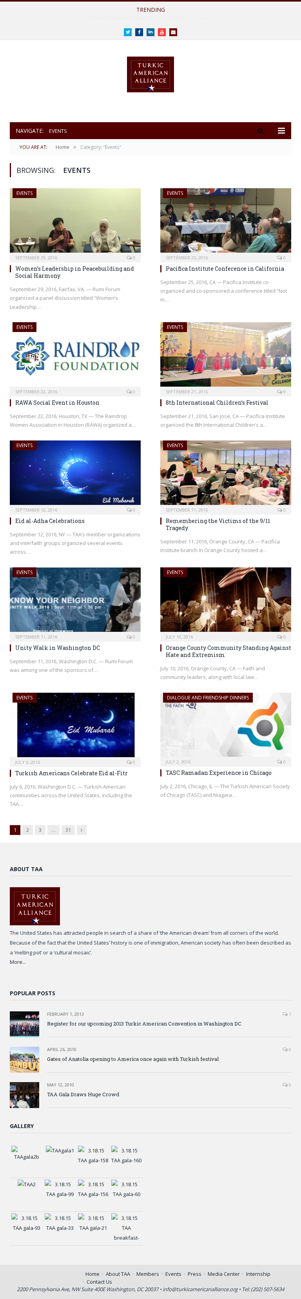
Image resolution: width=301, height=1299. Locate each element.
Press (194, 1273)
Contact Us (99, 1281)
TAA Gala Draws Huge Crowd (83, 1094)
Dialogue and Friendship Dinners (208, 697)
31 (68, 829)
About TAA (118, 1273)
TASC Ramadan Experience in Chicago (219, 772)
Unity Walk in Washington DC (57, 647)
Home (92, 1273)
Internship (258, 1273)
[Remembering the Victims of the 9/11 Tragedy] (225, 475)
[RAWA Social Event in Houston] (75, 356)
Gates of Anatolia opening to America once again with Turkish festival (133, 1058)
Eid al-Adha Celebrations (50, 521)
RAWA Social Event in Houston (57, 402)
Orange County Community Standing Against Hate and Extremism (228, 651)
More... (18, 961)
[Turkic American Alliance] (150, 72)
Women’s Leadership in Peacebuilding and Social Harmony (149, 18)
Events (24, 193)
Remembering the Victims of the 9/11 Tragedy (218, 524)
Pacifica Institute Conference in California (225, 268)
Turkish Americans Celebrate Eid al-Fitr (71, 773)
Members (147, 1273)
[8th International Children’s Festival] (225, 356)
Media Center (224, 1273)
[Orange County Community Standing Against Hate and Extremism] (225, 602)
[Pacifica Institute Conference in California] (225, 222)
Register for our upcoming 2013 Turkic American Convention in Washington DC (144, 1023)
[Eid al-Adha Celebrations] (75, 475)
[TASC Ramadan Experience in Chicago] (225, 727)
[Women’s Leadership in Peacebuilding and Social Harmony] (75, 222)
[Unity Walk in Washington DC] (75, 602)
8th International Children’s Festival (217, 402)
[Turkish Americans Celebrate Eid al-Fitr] (75, 727)
